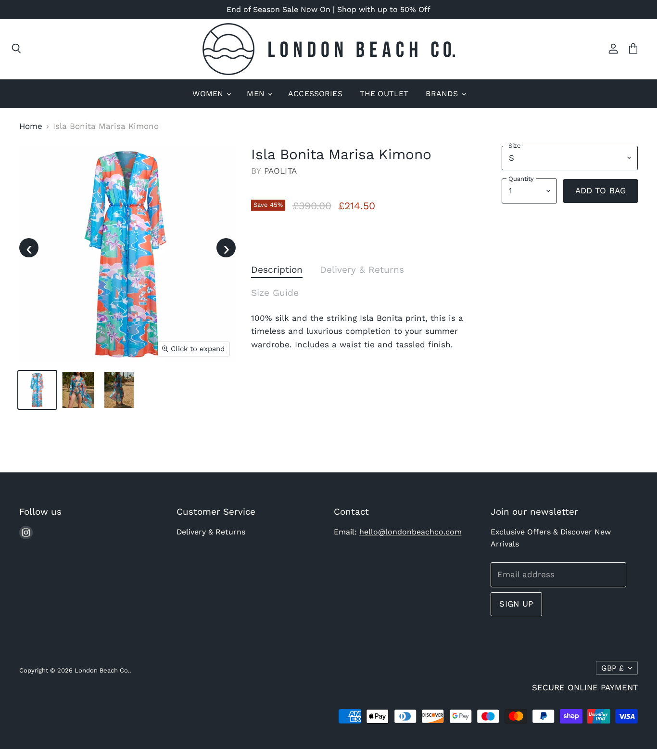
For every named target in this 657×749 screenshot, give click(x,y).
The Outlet (384, 93)
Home (30, 126)
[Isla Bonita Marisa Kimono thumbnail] (37, 390)
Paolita (280, 171)
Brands (443, 93)
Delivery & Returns (211, 531)
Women (209, 93)
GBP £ (612, 668)
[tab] (277, 271)
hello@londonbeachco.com (410, 531)
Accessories (315, 93)
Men (257, 93)
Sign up (516, 604)
